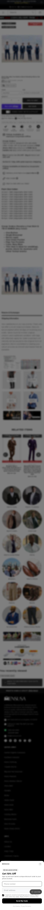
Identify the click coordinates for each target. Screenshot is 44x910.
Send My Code (22, 901)
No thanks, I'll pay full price (22, 906)
